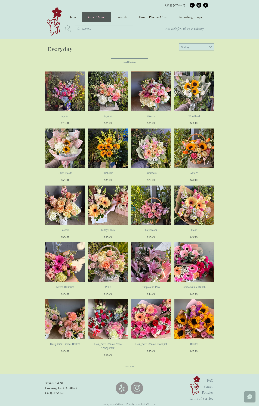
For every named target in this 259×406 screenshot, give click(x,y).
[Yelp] (122, 388)
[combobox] (196, 46)
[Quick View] (65, 91)
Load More (129, 366)
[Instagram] (137, 388)
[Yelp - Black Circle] (192, 5)
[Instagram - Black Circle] (198, 5)
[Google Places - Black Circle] (205, 5)
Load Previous (130, 61)
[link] (68, 28)
